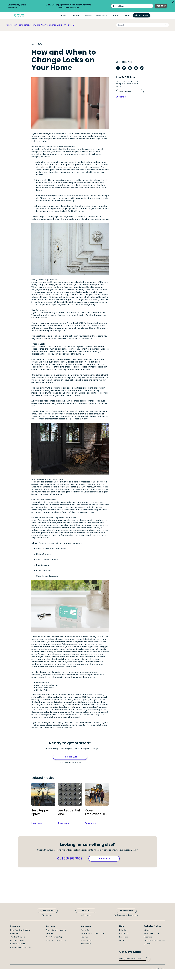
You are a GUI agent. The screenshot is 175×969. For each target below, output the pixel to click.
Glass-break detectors (47, 576)
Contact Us (124, 933)
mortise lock (55, 349)
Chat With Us (104, 858)
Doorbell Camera (17, 944)
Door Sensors (42, 565)
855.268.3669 (49, 910)
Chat (87, 910)
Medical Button (43, 690)
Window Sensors (43, 570)
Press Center (86, 940)
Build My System (141, 15)
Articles (122, 940)
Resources (11, 25)
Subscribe (121, 96)
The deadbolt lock (39, 411)
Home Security (16, 933)
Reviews (88, 15)
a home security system (81, 725)
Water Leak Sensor (45, 687)
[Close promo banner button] (173, 2)
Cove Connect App (54, 937)
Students (147, 944)
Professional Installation (56, 940)
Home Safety (24, 25)
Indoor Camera (17, 940)
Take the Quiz (70, 756)
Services (76, 15)
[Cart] (156, 15)
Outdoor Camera (17, 937)
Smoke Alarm (42, 682)
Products (64, 15)
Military (147, 930)
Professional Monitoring (56, 930)
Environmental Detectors (20, 947)
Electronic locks (38, 502)
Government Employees (154, 940)
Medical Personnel (151, 933)
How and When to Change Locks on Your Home (54, 25)
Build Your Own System (20, 930)
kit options (93, 312)
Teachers (148, 937)
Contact (116, 15)
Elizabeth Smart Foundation (92, 933)
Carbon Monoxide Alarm (47, 685)
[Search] (165, 25)
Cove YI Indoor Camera (47, 559)
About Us (85, 930)
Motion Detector (44, 554)
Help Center (102, 15)
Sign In (127, 15)
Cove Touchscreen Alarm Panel (51, 548)
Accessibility (86, 944)
